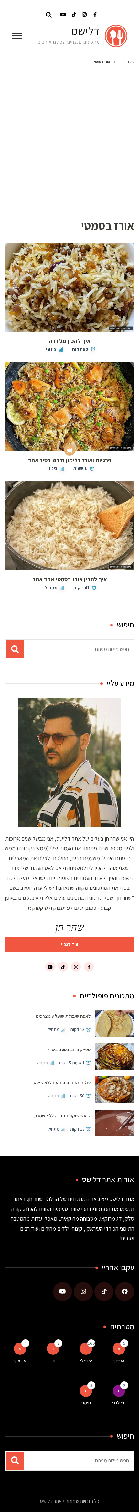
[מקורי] (69, 450)
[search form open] (49, 15)
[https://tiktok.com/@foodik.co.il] (103, 1291)
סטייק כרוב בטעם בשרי (69, 1049)
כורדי (53, 1361)
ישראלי (86, 1361)
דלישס (85, 30)
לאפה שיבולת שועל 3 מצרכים (63, 1016)
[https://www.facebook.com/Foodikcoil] (124, 1291)
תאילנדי (119, 1403)
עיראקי (20, 1361)
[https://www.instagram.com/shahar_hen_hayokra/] (83, 1291)
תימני (86, 1403)
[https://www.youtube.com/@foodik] (62, 1291)
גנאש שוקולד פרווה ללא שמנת (62, 1116)
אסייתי (118, 1361)
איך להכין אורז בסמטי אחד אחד (69, 579)
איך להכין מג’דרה (70, 340)
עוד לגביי (69, 944)
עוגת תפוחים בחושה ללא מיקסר (61, 1082)
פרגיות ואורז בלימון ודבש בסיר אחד (69, 460)
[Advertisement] (69, 139)
